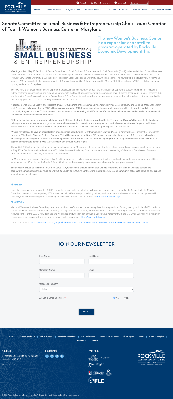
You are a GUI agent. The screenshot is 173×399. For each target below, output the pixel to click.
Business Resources (94, 9)
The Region (128, 336)
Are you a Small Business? (52, 298)
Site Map (81, 340)
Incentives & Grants (118, 9)
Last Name (94, 256)
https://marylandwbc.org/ (93, 217)
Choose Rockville (53, 9)
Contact (94, 340)
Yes (117, 298)
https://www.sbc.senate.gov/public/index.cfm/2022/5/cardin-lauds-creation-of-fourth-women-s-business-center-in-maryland (90, 222)
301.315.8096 (8, 364)
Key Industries (73, 9)
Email (92, 270)
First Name (45, 256)
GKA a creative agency (71, 395)
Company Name (47, 270)
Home (37, 9)
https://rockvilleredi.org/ (108, 196)
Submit (86, 312)
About (141, 336)
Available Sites (139, 9)
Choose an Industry (49, 284)
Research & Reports (161, 9)
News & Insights (156, 336)
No (127, 298)
